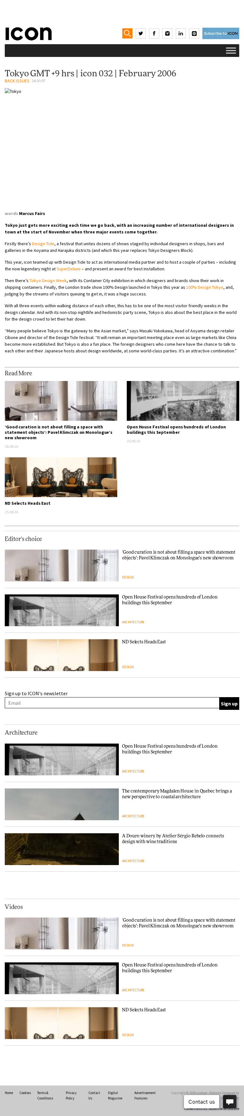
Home (9, 1093)
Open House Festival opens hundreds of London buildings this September (176, 429)
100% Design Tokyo (204, 287)
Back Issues (17, 80)
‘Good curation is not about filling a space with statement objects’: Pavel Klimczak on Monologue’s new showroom (58, 432)
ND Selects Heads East (28, 503)
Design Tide (43, 243)
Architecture (133, 622)
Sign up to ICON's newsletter (36, 693)
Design (128, 577)
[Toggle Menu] (231, 50)
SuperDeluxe (69, 269)
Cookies (25, 1093)
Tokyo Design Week (48, 280)
